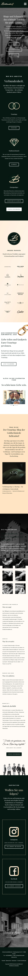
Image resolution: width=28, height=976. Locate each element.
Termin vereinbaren (14, 209)
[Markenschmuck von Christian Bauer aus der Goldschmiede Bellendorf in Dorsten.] (20, 294)
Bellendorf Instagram (14, 846)
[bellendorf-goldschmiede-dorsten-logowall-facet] (7, 303)
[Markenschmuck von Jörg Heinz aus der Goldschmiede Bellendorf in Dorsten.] (20, 275)
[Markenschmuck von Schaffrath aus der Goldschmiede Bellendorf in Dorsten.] (20, 285)
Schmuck (14, 55)
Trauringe (14, 44)
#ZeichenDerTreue (14, 49)
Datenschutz (8, 960)
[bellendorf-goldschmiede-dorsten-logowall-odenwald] (7, 285)
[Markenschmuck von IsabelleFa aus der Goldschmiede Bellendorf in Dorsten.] (7, 275)
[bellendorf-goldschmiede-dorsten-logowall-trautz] (20, 303)
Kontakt (3, 960)
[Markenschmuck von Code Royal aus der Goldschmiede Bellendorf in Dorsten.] (7, 312)
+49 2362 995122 (8, 955)
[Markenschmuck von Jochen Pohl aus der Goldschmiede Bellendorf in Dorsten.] (7, 266)
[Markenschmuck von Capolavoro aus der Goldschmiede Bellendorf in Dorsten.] (7, 294)
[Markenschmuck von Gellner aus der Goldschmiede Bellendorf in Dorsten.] (20, 266)
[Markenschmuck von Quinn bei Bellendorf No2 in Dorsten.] (20, 312)
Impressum (14, 960)
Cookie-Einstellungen (21, 960)
